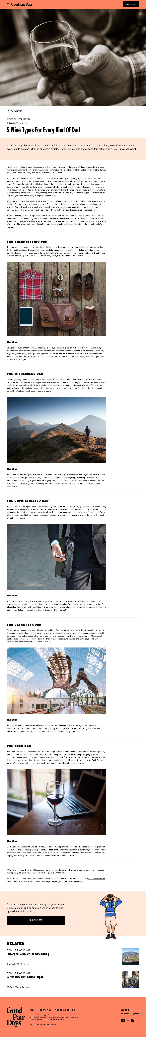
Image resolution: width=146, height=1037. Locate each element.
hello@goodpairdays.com (132, 1014)
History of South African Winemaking (28, 954)
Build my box (131, 4)
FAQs (32, 1010)
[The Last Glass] (22, 4)
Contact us (45, 1010)
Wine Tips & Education (18, 119)
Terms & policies (65, 1010)
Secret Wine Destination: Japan (25, 977)
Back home (16, 111)
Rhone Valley (35, 607)
